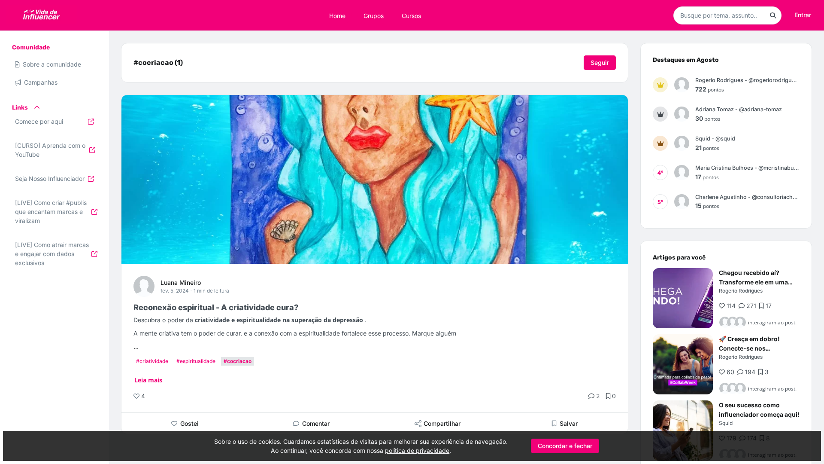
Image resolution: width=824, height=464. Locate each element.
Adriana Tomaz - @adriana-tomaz (738, 109)
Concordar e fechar (565, 445)
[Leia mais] (683, 298)
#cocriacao (237, 361)
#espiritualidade (195, 361)
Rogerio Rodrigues (741, 290)
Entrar (802, 14)
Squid (726, 423)
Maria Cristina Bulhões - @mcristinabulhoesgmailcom (747, 168)
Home (337, 15)
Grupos (374, 15)
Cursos (411, 15)
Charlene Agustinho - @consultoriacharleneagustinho (747, 197)
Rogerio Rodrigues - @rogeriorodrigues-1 (747, 80)
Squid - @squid (715, 138)
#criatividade (152, 361)
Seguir (600, 62)
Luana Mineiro (181, 282)
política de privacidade (417, 450)
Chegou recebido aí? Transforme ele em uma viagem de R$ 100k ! (753, 282)
